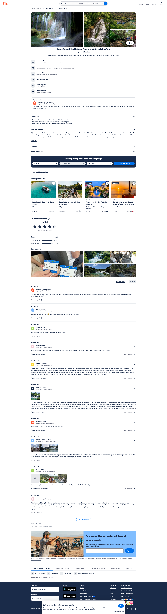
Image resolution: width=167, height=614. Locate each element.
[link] (43, 197)
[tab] (42, 568)
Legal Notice (83, 591)
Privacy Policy (83, 593)
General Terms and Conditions (88, 599)
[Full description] (134, 129)
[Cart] (147, 2)
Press (111, 596)
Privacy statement (36, 560)
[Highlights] (134, 116)
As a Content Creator (127, 591)
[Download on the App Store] (69, 596)
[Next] (135, 197)
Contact (82, 588)
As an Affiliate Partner (127, 593)
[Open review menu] (134, 290)
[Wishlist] (140, 2)
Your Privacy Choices (86, 596)
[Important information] (134, 172)
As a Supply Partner (126, 588)
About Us (113, 588)
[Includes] (134, 146)
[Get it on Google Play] (69, 589)
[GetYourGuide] (5, 3)
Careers (112, 591)
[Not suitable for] (134, 152)
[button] (83, 52)
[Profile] (161, 2)
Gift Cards (113, 599)
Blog (111, 593)
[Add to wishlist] (53, 183)
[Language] (154, 2)
